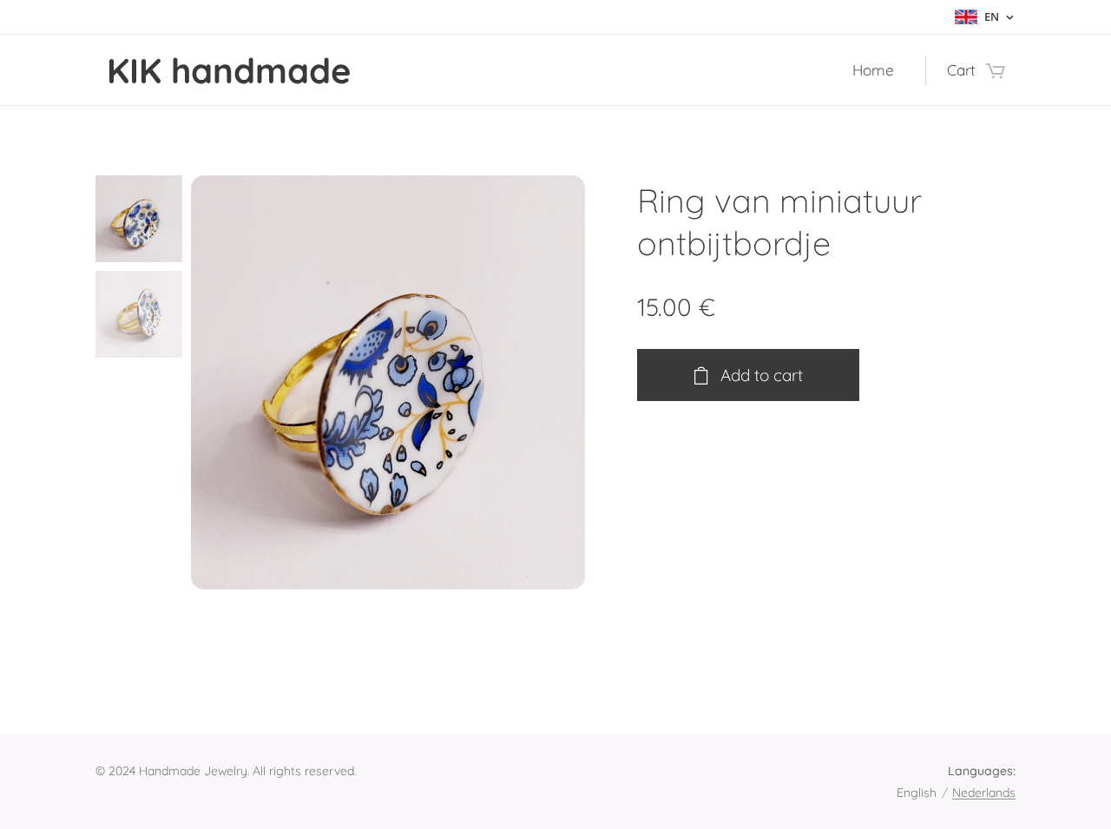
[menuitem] (878, 70)
